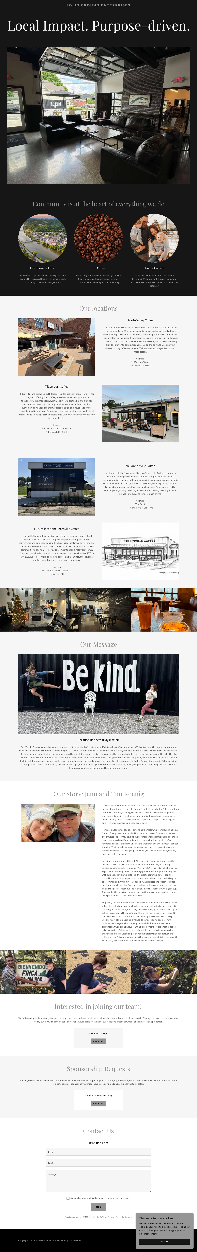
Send (98, 1207)
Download (98, 1041)
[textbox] (98, 1152)
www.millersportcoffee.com (81, 414)
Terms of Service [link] (121, 1217)
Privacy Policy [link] (107, 1217)
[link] (98, 5)
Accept (164, 1242)
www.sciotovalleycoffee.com (158, 348)
